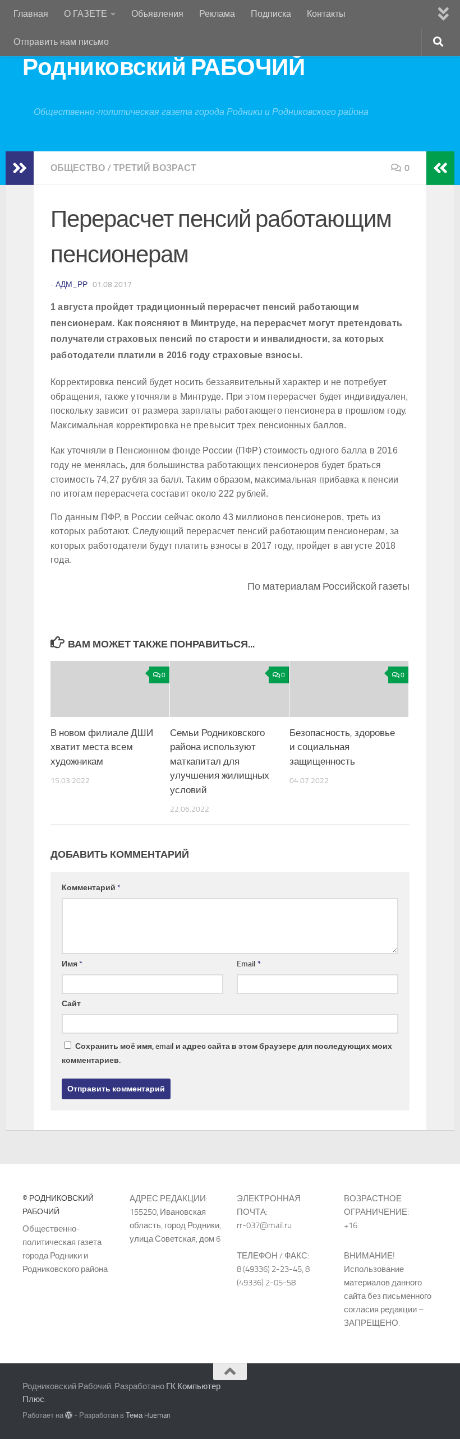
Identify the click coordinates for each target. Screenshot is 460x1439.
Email (249, 964)
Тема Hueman (148, 1415)
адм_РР (72, 284)
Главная (30, 13)
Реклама (217, 13)
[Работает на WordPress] (68, 1415)
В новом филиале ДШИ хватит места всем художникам (101, 747)
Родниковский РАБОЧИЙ (163, 67)
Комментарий (91, 887)
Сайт (71, 1003)
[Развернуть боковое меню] (20, 168)
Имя (72, 964)
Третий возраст (154, 168)
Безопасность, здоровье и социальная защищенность (342, 747)
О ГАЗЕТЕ (85, 13)
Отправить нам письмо (61, 41)
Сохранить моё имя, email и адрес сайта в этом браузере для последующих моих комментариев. (227, 1053)
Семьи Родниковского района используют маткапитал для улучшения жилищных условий (219, 761)
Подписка (271, 13)
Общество (77, 168)
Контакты (326, 13)
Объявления (157, 13)
